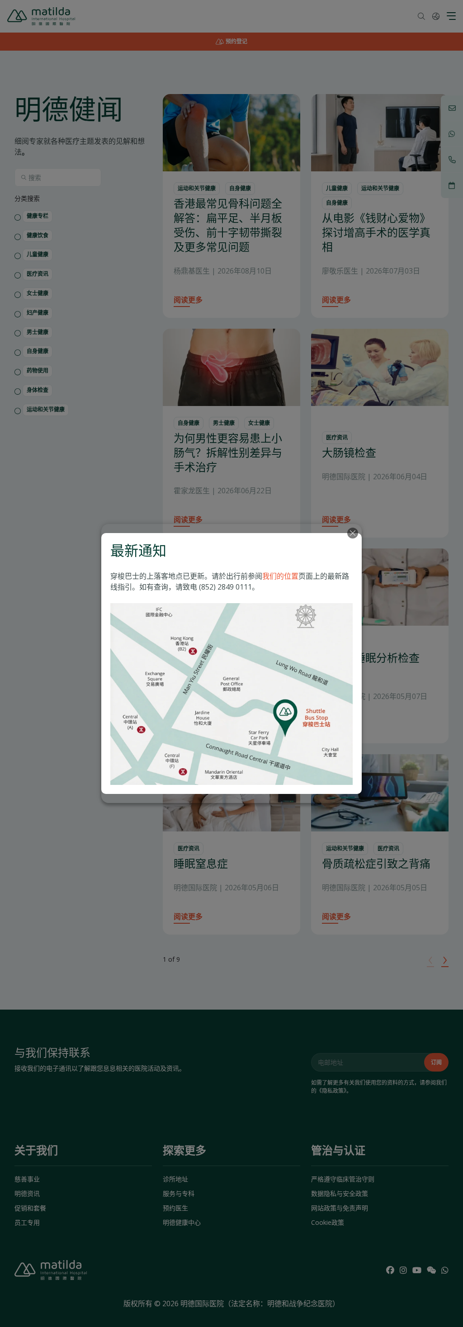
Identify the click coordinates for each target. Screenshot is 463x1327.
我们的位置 (280, 576)
